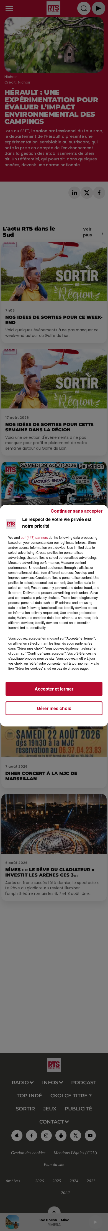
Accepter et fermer (54, 689)
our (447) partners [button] (34, 537)
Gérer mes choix (54, 708)
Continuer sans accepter (76, 511)
